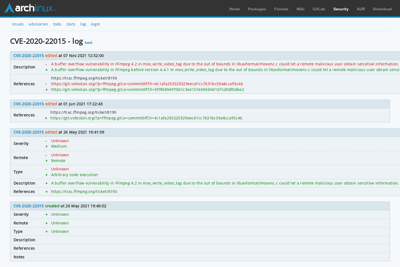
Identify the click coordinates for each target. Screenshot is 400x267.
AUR (361, 9)
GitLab (319, 9)
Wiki (300, 9)
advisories (38, 24)
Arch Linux (30, 8)
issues (18, 24)
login (95, 24)
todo (57, 24)
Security (341, 9)
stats (71, 24)
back (88, 42)
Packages (257, 9)
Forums (281, 9)
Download (382, 9)
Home (234, 9)
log (83, 24)
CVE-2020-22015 (29, 55)
